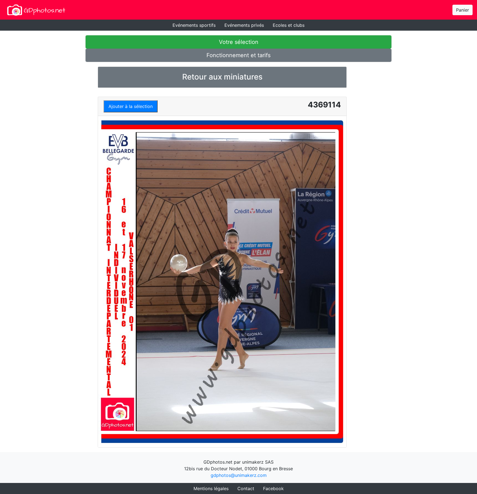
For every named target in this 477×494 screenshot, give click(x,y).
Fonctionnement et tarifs (238, 55)
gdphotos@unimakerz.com (239, 475)
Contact (245, 488)
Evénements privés (244, 25)
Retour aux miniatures (222, 76)
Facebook (273, 488)
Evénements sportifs (194, 25)
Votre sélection (238, 42)
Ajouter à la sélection (130, 106)
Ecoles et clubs (288, 25)
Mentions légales (211, 488)
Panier (462, 10)
